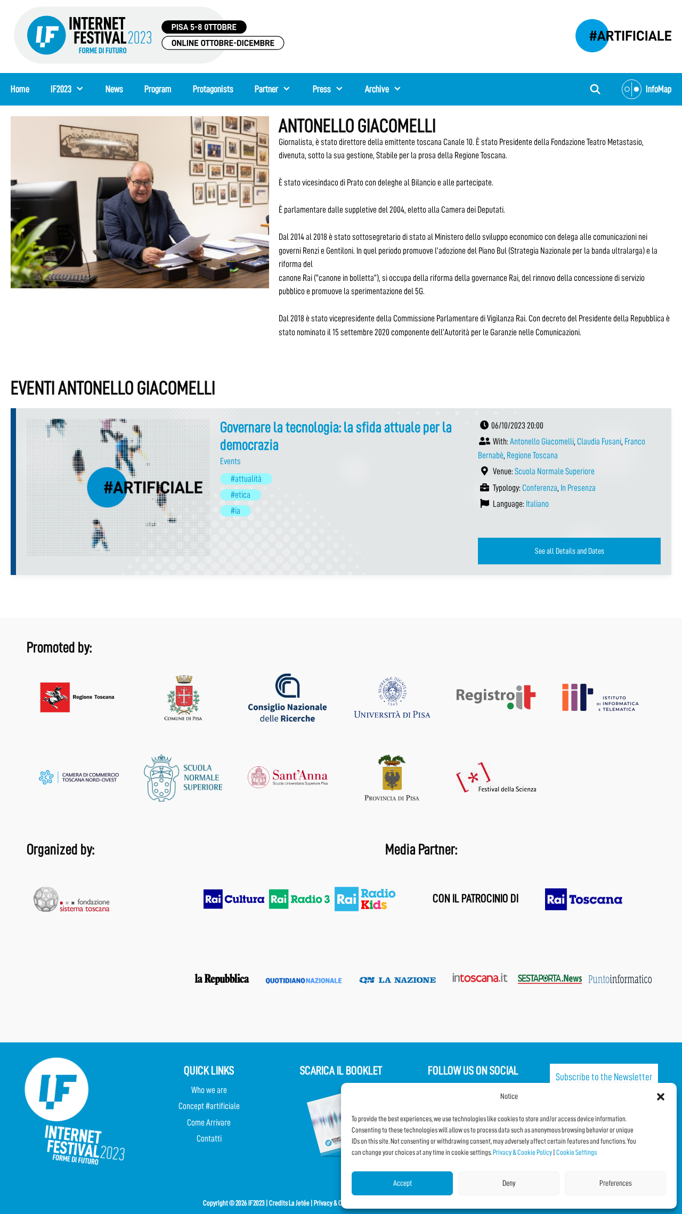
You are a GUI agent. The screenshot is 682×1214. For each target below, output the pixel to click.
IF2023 (61, 89)
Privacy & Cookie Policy (522, 1152)
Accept (402, 1183)
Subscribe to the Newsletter (604, 1077)
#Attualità (246, 478)
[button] (660, 1096)
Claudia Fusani (599, 441)
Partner (266, 89)
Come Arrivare (209, 1122)
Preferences (615, 1183)
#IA (235, 510)
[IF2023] (149, 34)
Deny (509, 1183)
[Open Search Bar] (595, 89)
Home (20, 89)
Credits (278, 1203)
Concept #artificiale (209, 1106)
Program (158, 89)
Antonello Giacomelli (542, 441)
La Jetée (299, 1203)
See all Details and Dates (569, 551)
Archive (377, 89)
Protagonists (213, 89)
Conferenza (539, 487)
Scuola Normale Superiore (555, 471)
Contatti (209, 1138)
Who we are (209, 1090)
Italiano (537, 503)
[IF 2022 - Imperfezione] (618, 32)
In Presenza (578, 487)
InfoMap (658, 89)
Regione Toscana (532, 455)
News (114, 89)
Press (322, 89)
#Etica (240, 494)
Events (230, 461)
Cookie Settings (576, 1152)
